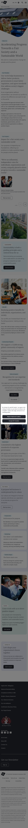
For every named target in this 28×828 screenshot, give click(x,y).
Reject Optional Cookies (14, 416)
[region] (14, 414)
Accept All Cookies (14, 420)
